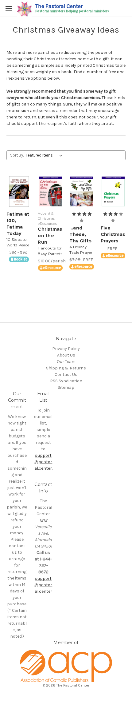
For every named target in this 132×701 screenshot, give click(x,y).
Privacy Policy (66, 348)
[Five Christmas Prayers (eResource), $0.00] (113, 191)
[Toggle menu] (8, 8)
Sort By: (17, 155)
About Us (66, 355)
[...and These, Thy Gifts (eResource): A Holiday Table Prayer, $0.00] (81, 191)
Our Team (66, 361)
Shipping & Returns (66, 368)
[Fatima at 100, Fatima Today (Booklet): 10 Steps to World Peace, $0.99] (18, 191)
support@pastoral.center (43, 462)
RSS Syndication (66, 381)
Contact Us (66, 374)
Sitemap (66, 387)
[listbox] (45, 155)
